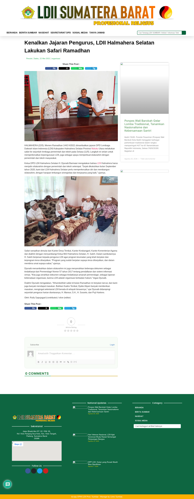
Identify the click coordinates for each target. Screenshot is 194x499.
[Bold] (38, 362)
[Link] (68, 362)
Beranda (12, 33)
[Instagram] (33, 471)
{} (71, 362)
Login (112, 344)
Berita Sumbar (142, 412)
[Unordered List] (57, 362)
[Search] (184, 32)
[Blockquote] (61, 362)
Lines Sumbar (116, 497)
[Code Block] (64, 362)
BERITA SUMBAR (28, 33)
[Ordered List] (53, 362)
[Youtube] (45, 471)
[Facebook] (27, 471)
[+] (75, 362)
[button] (51, 68)
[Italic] (42, 362)
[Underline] (46, 362)
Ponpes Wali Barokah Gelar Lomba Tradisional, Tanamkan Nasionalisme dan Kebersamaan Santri (144, 125)
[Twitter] (39, 471)
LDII (99, 163)
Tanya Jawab (97, 33)
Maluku (94, 148)
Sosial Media (80, 33)
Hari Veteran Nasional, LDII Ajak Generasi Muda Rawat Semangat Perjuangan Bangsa (102, 437)
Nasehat (44, 33)
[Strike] (49, 362)
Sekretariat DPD (61, 33)
